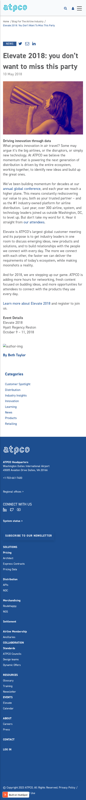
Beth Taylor (17, 355)
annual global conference (22, 188)
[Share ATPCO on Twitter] (20, 43)
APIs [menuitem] (5, 585)
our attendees (34, 222)
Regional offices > (13, 492)
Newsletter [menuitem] (9, 692)
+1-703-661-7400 (12, 478)
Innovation (12, 401)
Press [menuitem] (6, 729)
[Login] (73, 8)
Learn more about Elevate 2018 (26, 303)
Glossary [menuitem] (8, 680)
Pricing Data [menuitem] (10, 569)
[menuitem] (10, 547)
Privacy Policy (67, 787)
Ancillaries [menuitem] (9, 637)
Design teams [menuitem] (11, 659)
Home (6, 21)
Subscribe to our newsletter (28, 536)
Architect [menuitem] (8, 558)
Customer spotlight (17, 384)
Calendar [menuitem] (8, 708)
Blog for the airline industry (28, 21)
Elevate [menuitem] (7, 703)
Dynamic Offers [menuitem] (12, 665)
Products (11, 418)
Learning (11, 407)
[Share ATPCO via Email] (27, 43)
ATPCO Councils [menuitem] (12, 654)
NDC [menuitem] (5, 590)
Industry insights (16, 395)
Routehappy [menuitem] (10, 606)
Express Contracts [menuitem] (14, 564)
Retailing (11, 424)
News (9, 44)
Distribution (12, 390)
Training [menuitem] (7, 686)
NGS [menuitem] (5, 611)
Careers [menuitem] (8, 724)
